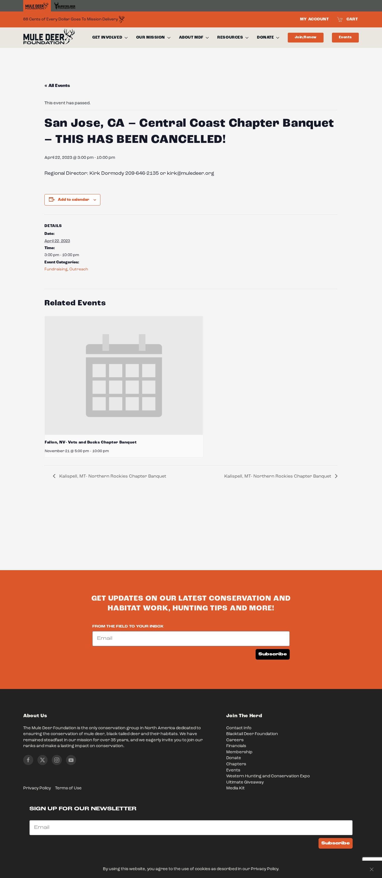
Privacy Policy (37, 788)
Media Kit (235, 788)
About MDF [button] (191, 37)
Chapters (236, 764)
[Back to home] (49, 38)
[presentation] (124, 375)
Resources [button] (230, 37)
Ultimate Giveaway (245, 782)
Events (345, 37)
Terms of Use (68, 788)
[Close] (372, 869)
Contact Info (238, 728)
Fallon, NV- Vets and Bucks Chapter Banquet (91, 442)
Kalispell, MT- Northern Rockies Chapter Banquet (112, 476)
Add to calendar (73, 200)
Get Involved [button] (107, 37)
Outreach (78, 269)
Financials (236, 746)
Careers (235, 740)
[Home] (37, 6)
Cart (352, 19)
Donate (233, 758)
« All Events (57, 86)
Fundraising (55, 269)
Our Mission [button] (150, 37)
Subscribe (272, 654)
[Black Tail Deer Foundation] (65, 5)
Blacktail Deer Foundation (252, 734)
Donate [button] (265, 37)
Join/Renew (306, 37)
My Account (314, 19)
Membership (239, 752)
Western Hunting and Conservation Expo (268, 776)
